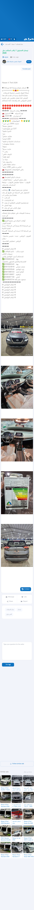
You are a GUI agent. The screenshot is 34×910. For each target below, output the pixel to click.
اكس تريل (7, 44)
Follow (28, 61)
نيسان (13, 44)
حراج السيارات (19, 44)
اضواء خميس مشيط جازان (14, 62)
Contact (27, 589)
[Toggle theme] (14, 39)
